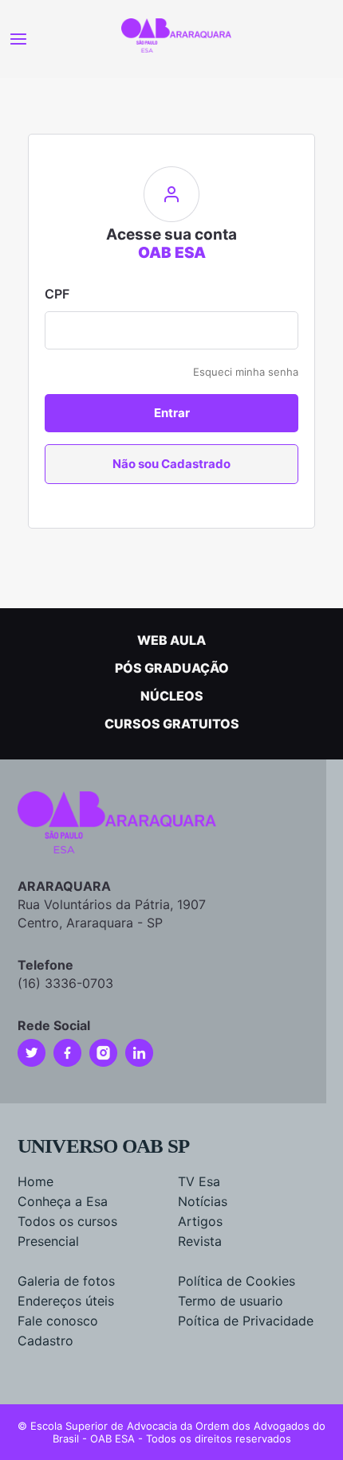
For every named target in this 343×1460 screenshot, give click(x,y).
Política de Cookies (236, 1281)
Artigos (200, 1221)
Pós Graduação (172, 668)
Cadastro (45, 1341)
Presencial (48, 1241)
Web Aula (171, 640)
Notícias (202, 1201)
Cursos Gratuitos (171, 724)
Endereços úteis (66, 1301)
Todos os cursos (67, 1221)
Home (35, 1181)
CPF (57, 294)
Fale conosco (58, 1321)
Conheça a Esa (63, 1201)
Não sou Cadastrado (171, 463)
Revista (200, 1241)
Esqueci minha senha (245, 371)
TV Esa (199, 1181)
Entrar (172, 412)
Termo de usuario (230, 1301)
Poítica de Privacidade (245, 1321)
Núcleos (171, 696)
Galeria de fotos (66, 1281)
